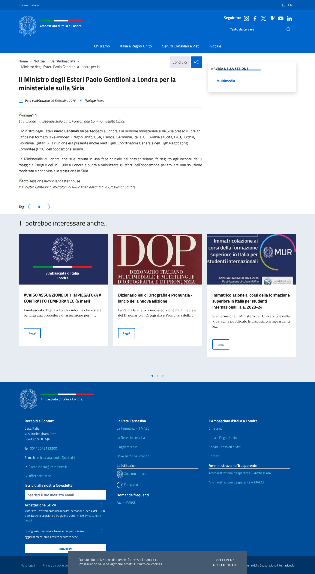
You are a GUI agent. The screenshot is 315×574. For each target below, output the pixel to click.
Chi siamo (215, 428)
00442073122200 (43, 448)
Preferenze (226, 560)
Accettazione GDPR (40, 505)
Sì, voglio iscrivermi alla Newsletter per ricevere (54, 531)
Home (23, 61)
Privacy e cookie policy (57, 565)
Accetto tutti (224, 564)
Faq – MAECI (126, 502)
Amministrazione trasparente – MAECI (236, 482)
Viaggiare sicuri (127, 446)
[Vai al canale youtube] (279, 18)
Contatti (214, 456)
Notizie (39, 61)
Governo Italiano (29, 5)
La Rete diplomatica (131, 437)
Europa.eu (130, 484)
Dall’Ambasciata (62, 61)
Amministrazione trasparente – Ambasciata (240, 473)
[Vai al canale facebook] (254, 18)
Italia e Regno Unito (223, 437)
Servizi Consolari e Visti (225, 446)
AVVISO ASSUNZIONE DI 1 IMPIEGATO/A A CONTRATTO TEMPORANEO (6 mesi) (62, 298)
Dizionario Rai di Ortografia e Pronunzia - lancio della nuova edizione (155, 298)
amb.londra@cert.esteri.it (49, 466)
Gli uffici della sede (38, 475)
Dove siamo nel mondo (133, 456)
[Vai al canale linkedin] (288, 18)
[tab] (152, 376)
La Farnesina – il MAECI (133, 428)
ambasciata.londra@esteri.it (55, 457)
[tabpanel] (63, 303)
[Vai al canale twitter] (262, 18)
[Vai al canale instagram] (245, 18)
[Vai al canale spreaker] (271, 18)
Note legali (28, 565)
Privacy (89, 515)
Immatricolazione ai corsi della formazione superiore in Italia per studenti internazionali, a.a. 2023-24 (251, 301)
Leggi (35, 333)
